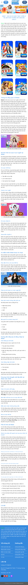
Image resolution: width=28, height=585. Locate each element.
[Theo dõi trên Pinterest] (4, 576)
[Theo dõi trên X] (2, 576)
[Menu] (2, 2)
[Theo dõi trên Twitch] (11, 576)
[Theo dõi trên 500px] (9, 576)
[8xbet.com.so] (15, 2)
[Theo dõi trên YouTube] (7, 576)
